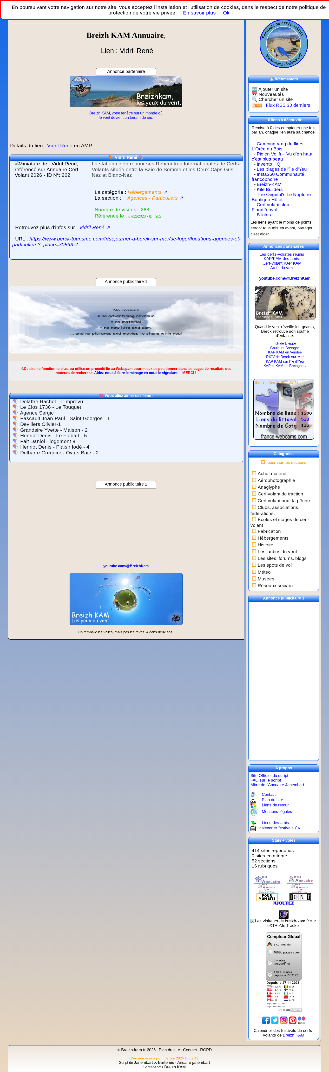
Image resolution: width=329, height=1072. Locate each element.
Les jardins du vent (277, 551)
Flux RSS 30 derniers (288, 105)
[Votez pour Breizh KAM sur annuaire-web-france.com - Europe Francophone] (300, 879)
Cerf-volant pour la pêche (284, 500)
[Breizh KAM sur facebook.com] (266, 1020)
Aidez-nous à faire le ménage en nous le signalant (136, 373)
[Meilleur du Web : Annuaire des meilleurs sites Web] (267, 897)
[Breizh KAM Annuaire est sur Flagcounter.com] (284, 996)
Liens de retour (275, 805)
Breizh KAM (293, 1035)
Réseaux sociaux (276, 585)
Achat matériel (272, 473)
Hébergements (273, 538)
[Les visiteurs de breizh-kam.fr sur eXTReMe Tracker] (283, 923)
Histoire (265, 544)
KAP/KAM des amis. (282, 258)
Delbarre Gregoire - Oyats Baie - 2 (59, 453)
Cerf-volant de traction (280, 493)
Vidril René (126, 157)
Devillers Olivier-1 (40, 424)
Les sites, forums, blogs (282, 558)
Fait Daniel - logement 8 (47, 441)
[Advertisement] (126, 319)
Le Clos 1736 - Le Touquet (50, 407)
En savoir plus (199, 12)
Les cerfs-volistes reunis (282, 254)
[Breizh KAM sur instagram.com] (284, 1020)
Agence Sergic (37, 413)
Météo (264, 572)
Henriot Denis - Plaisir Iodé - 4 (54, 447)
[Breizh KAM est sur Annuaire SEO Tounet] (300, 897)
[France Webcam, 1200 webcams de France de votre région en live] (283, 411)
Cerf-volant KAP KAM (282, 263)
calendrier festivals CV (279, 828)
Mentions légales (277, 812)
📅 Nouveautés (268, 94)
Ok (226, 12)
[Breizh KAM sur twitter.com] (275, 1020)
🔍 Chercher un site (272, 99)
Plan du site (272, 800)
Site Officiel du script (269, 775)
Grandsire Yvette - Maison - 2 (54, 430)
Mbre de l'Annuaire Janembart (277, 785)
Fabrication (269, 531)
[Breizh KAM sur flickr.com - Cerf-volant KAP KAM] (301, 1020)
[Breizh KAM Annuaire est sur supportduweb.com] (284, 956)
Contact (269, 794)
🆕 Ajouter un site (270, 89)
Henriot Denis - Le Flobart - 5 (53, 435)
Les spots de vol (275, 565)
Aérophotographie (276, 480)
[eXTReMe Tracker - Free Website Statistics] (284, 914)
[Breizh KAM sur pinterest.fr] (292, 1020)
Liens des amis (275, 822)
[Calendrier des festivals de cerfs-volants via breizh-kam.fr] (284, 43)
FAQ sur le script (265, 780)
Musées (266, 578)
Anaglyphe (269, 487)
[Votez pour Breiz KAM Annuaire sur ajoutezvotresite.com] (283, 903)
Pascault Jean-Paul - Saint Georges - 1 (65, 418)
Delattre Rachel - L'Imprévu (51, 401)
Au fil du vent (282, 268)
